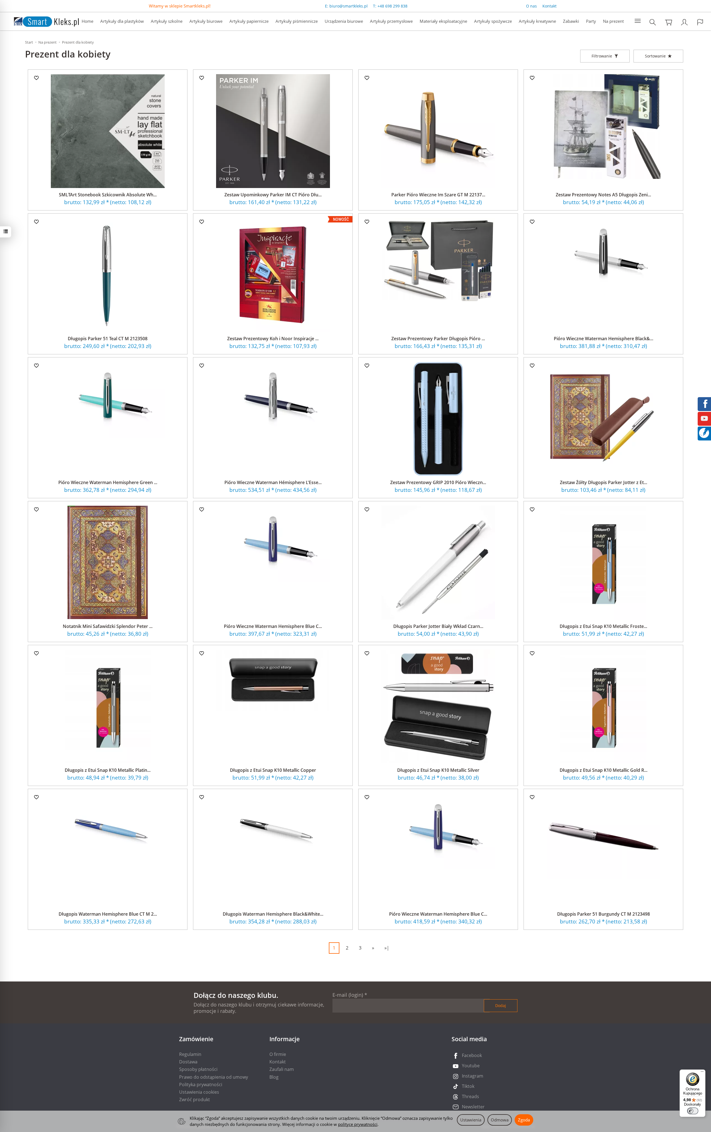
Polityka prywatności (200, 1084)
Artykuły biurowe (205, 21)
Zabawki (571, 21)
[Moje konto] (684, 22)
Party (591, 21)
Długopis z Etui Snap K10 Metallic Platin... (108, 770)
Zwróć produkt (194, 1099)
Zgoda (524, 1120)
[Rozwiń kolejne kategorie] (638, 21)
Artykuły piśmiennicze (297, 21)
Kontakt (549, 6)
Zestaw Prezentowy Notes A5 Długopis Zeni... (603, 195)
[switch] (692, 1111)
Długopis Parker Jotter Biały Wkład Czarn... (438, 626)
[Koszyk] (668, 22)
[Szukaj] (653, 22)
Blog (274, 1077)
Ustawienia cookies (199, 1092)
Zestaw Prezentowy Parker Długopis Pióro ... (438, 338)
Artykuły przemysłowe (391, 21)
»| (386, 948)
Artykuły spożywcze (493, 21)
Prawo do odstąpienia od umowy (213, 1077)
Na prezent (613, 21)
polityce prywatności (357, 1124)
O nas (531, 6)
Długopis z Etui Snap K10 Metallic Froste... (603, 626)
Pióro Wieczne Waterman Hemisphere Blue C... (273, 626)
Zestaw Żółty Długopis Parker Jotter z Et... (603, 482)
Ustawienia (470, 1120)
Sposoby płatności (198, 1069)
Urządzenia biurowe (344, 21)
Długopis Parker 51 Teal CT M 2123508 (107, 338)
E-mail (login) (347, 994)
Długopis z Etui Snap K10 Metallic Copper (273, 770)
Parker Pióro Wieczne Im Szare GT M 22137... (438, 195)
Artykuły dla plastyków (122, 21)
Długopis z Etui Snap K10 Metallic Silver (438, 770)
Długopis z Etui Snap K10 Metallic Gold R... (603, 770)
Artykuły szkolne (166, 21)
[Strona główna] (41, 21)
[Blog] (704, 432)
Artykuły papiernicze (249, 21)
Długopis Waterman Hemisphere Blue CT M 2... (108, 914)
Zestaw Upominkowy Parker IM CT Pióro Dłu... (273, 195)
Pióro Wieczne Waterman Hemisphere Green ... (107, 482)
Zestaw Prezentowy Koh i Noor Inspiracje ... (273, 338)
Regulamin (190, 1054)
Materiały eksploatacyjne (443, 21)
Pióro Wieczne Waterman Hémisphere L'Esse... (273, 482)
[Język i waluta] (700, 22)
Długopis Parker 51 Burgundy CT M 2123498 (603, 914)
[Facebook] (704, 403)
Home (87, 21)
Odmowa (500, 1120)
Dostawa (188, 1062)
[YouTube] (704, 418)
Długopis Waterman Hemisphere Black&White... (273, 914)
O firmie (277, 1054)
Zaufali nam (281, 1069)
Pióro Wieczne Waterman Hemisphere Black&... (603, 338)
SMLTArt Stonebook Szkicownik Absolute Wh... (108, 195)
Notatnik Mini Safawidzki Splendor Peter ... (107, 626)
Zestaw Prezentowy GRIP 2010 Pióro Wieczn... (438, 482)
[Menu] (702, 1073)
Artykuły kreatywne (537, 21)
